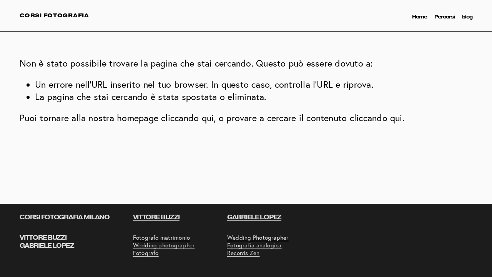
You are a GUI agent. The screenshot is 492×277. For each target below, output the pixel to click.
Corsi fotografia (54, 15)
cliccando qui (187, 117)
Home (419, 16)
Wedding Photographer (258, 237)
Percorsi (444, 16)
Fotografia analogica (254, 245)
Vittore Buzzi (156, 217)
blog (467, 16)
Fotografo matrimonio (161, 237)
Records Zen (243, 253)
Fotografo (146, 253)
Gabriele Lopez (254, 217)
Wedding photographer (164, 245)
